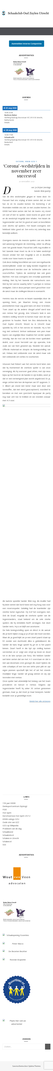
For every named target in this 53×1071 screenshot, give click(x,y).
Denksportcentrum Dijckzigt (15, 806)
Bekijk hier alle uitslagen (39, 701)
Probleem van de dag (12, 828)
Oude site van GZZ (11, 822)
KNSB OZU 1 (31, 161)
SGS (4, 844)
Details (7, 122)
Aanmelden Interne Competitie (27, 43)
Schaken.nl (7, 841)
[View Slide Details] (26, 70)
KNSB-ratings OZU (11, 819)
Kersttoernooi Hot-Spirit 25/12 (16, 816)
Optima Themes (34, 1066)
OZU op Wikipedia (10, 825)
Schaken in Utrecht (11, 838)
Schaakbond (8, 832)
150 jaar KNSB (9, 803)
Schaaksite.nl (8, 835)
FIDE (5, 809)
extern (20, 161)
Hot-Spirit (7, 812)
